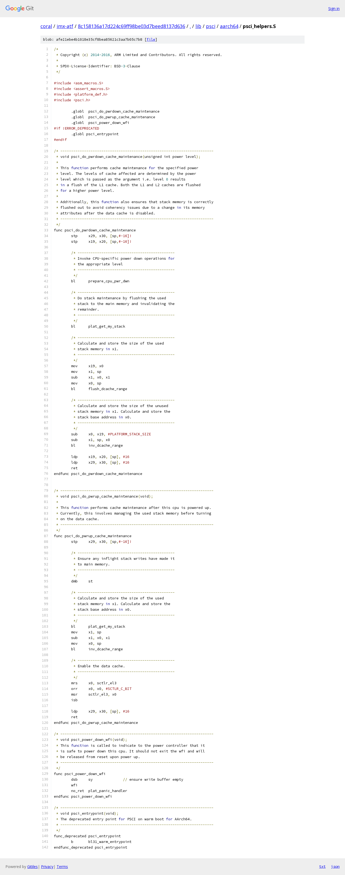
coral (46, 26)
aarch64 (229, 26)
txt (322, 866)
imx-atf (65, 26)
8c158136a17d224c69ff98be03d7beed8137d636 (131, 26)
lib (198, 26)
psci (210, 26)
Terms (62, 866)
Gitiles (32, 866)
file (151, 39)
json (335, 866)
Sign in (334, 8)
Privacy (47, 866)
